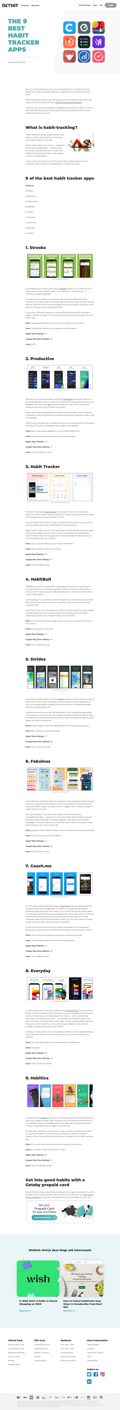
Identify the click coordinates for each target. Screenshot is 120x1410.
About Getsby (93, 1345)
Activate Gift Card (42, 1345)
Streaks (63, 289)
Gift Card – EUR (67, 1345)
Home (10, 57)
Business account (68, 1357)
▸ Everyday (30, 228)
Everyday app (72, 1011)
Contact (90, 1349)
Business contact (68, 1360)
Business (35, 5)
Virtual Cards (84, 5)
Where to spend (41, 1353)
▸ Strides (29, 212)
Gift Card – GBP (67, 1349)
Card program (67, 1353)
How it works (14, 1357)
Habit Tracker (50, 512)
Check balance (40, 1349)
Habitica (44, 1118)
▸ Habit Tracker (32, 201)
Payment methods (16, 1353)
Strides (61, 699)
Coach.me (64, 906)
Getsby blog (92, 1360)
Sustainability (40, 1360)
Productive (67, 399)
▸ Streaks (29, 191)
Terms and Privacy (95, 1353)
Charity (37, 1357)
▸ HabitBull (30, 207)
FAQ (89, 1357)
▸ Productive (31, 196)
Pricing (11, 1360)
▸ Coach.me (31, 223)
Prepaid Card (14, 1364)
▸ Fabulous (30, 217)
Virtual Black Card (16, 1349)
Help (95, 5)
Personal (25, 5)
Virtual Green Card (16, 1345)
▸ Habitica (30, 233)
